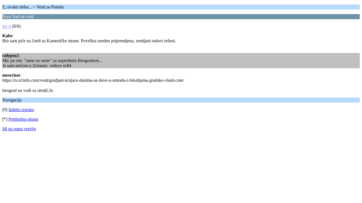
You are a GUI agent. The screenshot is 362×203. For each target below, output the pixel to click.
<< (4, 26)
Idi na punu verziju (19, 128)
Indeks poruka (21, 109)
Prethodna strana (23, 119)
